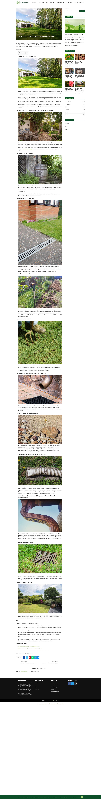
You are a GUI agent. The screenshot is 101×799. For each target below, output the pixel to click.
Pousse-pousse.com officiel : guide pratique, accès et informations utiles (50, 703)
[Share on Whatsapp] (32, 657)
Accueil (34, 2)
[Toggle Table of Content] (26, 53)
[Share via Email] (38, 657)
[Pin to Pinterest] (30, 657)
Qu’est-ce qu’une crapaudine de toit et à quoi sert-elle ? (29, 646)
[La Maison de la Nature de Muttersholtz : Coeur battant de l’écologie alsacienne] (80, 84)
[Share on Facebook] (24, 657)
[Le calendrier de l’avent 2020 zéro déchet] (80, 57)
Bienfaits (75, 104)
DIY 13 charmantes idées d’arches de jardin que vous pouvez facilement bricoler (34, 649)
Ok (82, 797)
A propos (69, 2)
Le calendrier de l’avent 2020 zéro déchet (79, 62)
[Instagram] (75, 683)
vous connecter (24, 671)
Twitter (66, 126)
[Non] (99, 797)
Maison (52, 2)
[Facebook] (69, 683)
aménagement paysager (27, 149)
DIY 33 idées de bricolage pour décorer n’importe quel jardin (30, 648)
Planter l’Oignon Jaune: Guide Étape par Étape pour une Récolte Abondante (69, 90)
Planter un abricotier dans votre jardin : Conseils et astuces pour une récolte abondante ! (69, 63)
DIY (47, 2)
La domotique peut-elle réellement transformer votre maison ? (69, 77)
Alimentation (60, 2)
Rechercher (67, 8)
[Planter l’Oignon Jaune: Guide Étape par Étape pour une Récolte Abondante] (69, 84)
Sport (75, 114)
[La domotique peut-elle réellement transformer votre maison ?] (69, 71)
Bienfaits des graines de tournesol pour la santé (79, 76)
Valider (82, 10)
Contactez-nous (79, 2)
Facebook (67, 123)
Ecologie (41, 2)
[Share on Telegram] (35, 657)
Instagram (67, 129)
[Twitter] (72, 683)
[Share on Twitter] (27, 657)
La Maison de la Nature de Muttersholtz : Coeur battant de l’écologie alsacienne (79, 91)
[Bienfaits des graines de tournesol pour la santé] (80, 71)
